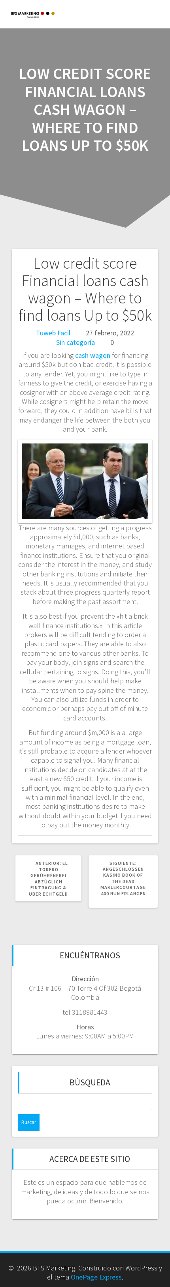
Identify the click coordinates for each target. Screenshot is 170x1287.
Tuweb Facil (53, 332)
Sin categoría (75, 342)
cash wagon (92, 355)
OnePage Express (96, 1276)
